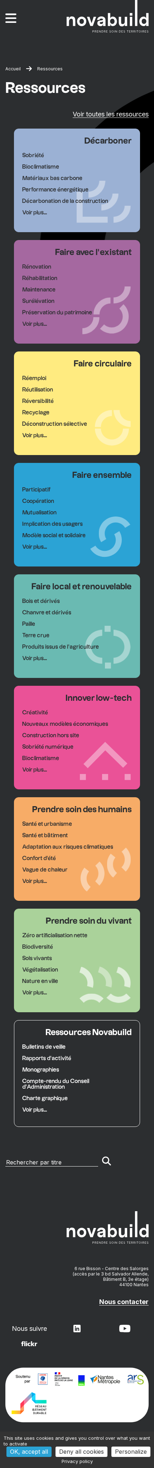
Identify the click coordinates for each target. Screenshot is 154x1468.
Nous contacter (124, 1301)
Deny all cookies (81, 1451)
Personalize (131, 1451)
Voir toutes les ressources (111, 114)
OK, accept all (29, 1451)
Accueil (13, 68)
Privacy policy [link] (77, 1461)
